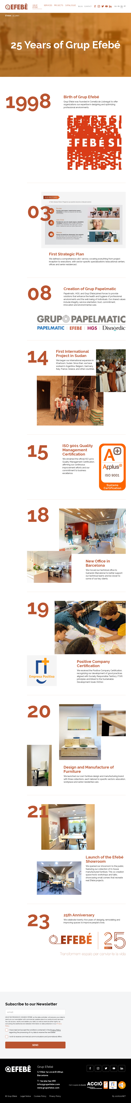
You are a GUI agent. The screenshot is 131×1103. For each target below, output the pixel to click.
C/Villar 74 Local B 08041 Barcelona (50, 1074)
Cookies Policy (40, 1096)
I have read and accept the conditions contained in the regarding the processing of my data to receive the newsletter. (35, 1031)
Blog (80, 6)
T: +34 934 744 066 (46, 1081)
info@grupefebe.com (48, 1084)
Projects (58, 5)
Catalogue (70, 5)
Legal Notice (25, 1096)
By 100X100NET (119, 1096)
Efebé (8, 16)
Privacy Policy (55, 1030)
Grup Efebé (35, 6)
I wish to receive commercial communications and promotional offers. (35, 1037)
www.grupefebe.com (48, 1088)
